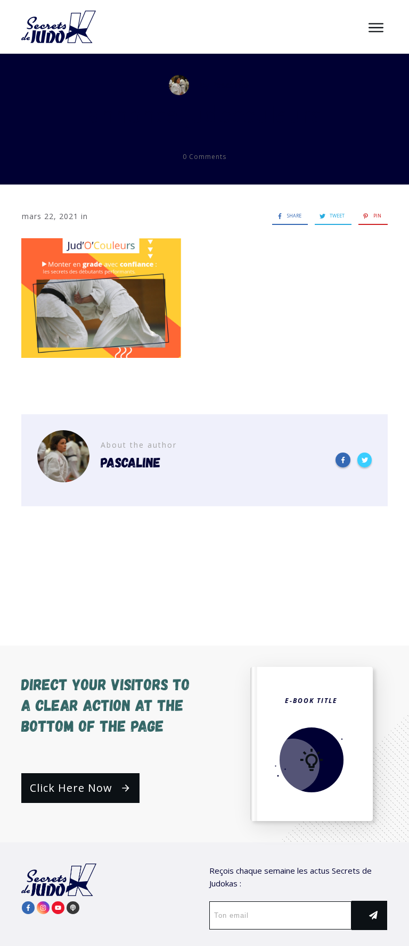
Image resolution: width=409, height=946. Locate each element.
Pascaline (230, 85)
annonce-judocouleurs (205, 114)
